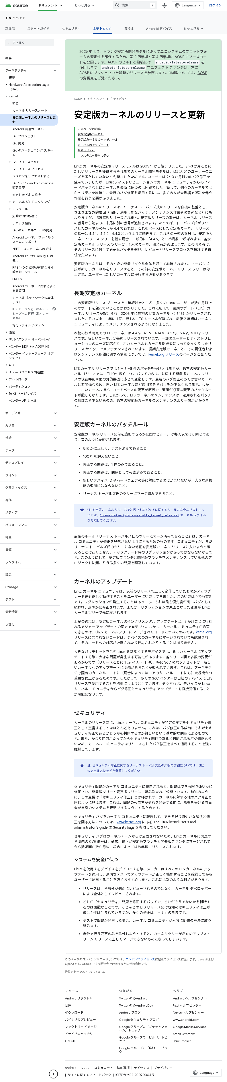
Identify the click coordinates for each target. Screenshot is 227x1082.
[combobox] (135, 5)
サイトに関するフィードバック (89, 1075)
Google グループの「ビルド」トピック (143, 1039)
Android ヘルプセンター (190, 998)
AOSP (78, 99)
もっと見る (82, 5)
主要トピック (102, 29)
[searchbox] (29, 42)
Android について (77, 1068)
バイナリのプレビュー (80, 1020)
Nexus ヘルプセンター (188, 1013)
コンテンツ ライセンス (140, 959)
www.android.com (186, 1020)
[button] (26, 70)
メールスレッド (101, 771)
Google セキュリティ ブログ (139, 1020)
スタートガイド (38, 29)
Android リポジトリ (79, 998)
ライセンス (141, 1068)
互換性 (129, 29)
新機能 (10, 29)
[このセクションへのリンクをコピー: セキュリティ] (110, 713)
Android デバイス (159, 29)
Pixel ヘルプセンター (187, 1005)
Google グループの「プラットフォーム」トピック (143, 1028)
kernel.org (204, 632)
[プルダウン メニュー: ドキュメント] (63, 5)
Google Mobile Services (189, 1027)
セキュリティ (71, 29)
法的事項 (123, 1068)
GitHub (70, 1041)
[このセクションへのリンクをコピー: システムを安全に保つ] (122, 860)
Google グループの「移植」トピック (143, 1050)
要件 (68, 1005)
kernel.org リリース (164, 354)
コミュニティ (103, 1068)
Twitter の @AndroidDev (136, 1005)
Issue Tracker (182, 1041)
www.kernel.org (129, 822)
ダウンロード (74, 1013)
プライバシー (163, 1068)
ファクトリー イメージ (81, 1027)
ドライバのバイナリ (79, 1034)
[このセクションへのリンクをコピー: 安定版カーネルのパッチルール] (153, 425)
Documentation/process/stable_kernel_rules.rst (139, 515)
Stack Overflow (184, 1034)
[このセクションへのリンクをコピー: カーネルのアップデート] (137, 582)
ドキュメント (47, 5)
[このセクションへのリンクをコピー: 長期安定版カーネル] (126, 293)
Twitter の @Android (133, 998)
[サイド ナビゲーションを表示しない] (53, 1074)
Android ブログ (130, 1013)
